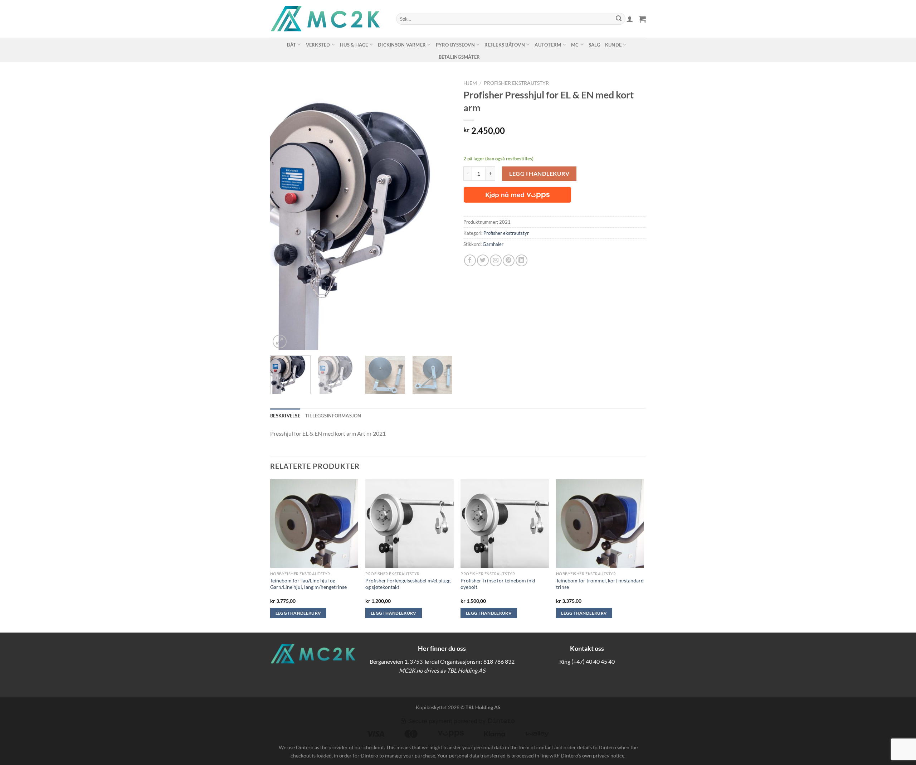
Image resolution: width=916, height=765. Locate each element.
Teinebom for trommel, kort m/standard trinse (600, 583)
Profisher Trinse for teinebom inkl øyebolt (498, 583)
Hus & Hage (354, 45)
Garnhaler (493, 244)
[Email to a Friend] (496, 260)
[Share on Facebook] (470, 260)
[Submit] (619, 19)
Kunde (613, 45)
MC (575, 45)
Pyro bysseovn (455, 45)
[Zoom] (280, 342)
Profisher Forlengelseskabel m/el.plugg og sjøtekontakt (407, 583)
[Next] (440, 213)
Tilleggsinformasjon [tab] (333, 415)
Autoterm (548, 45)
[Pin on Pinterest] (509, 260)
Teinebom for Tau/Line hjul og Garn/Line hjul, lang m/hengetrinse (308, 583)
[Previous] (282, 213)
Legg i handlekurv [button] (298, 613)
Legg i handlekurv (539, 173)
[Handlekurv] (642, 19)
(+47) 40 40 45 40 (593, 661)
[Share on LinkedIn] (521, 260)
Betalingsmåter (459, 57)
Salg (594, 45)
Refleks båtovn (504, 45)
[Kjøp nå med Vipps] (517, 195)
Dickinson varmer (402, 45)
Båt (291, 45)
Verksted (318, 45)
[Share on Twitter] (483, 260)
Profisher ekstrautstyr (516, 83)
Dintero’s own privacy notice (592, 755)
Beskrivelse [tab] (285, 415)
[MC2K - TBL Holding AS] (327, 19)
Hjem (470, 83)
